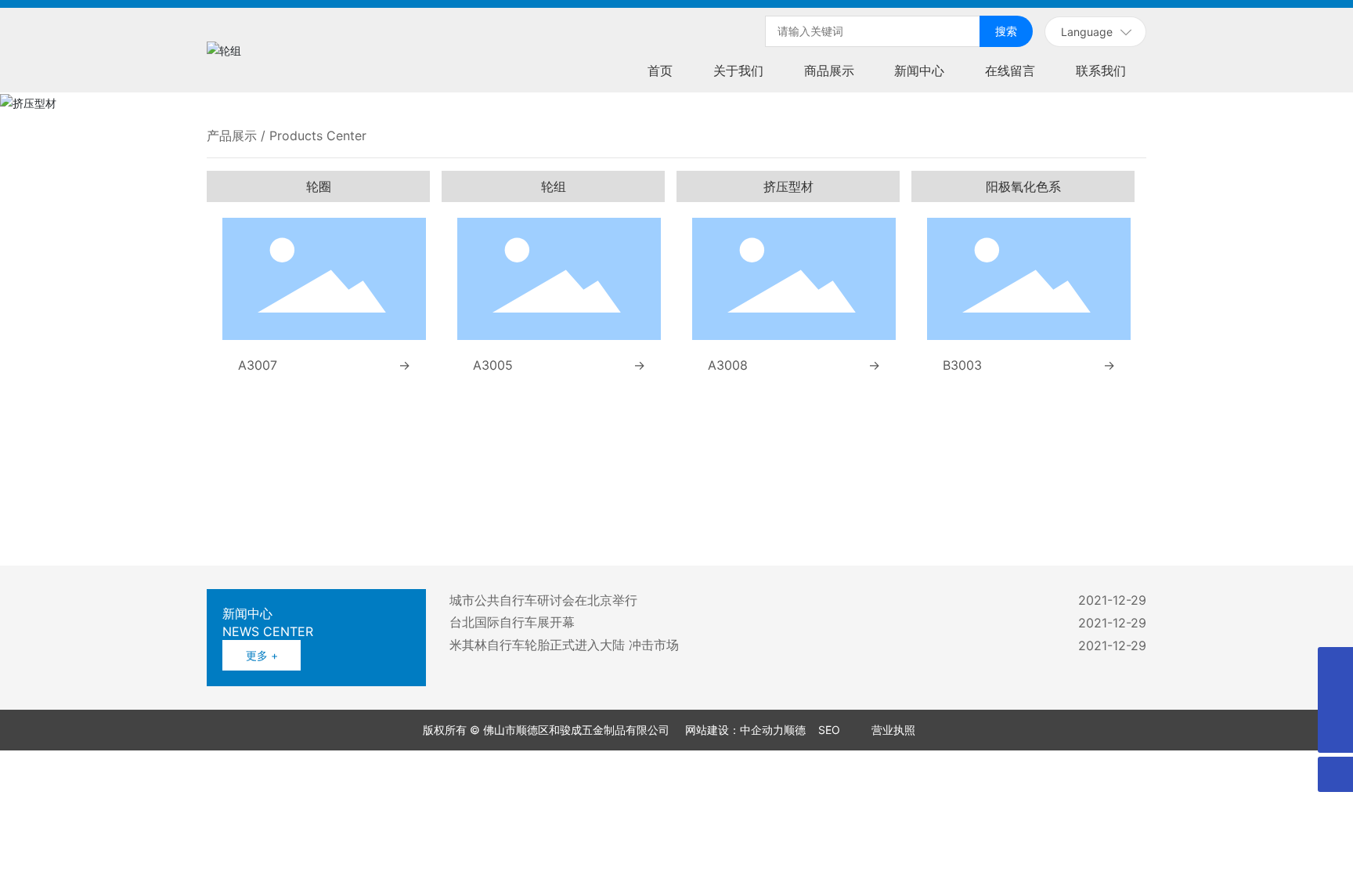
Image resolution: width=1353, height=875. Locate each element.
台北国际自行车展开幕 (512, 622)
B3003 (962, 365)
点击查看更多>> (468, 522)
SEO (767, 729)
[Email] (1335, 700)
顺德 (732, 729)
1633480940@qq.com (1058, 504)
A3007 (257, 365)
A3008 (728, 365)
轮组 (553, 186)
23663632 (992, 488)
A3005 (493, 365)
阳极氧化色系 (1023, 186)
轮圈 (318, 186)
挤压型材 (788, 186)
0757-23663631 (919, 488)
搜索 (1006, 31)
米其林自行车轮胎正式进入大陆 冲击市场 (564, 645)
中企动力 (699, 729)
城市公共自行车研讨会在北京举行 (543, 600)
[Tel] (1335, 664)
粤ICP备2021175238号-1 (855, 729)
